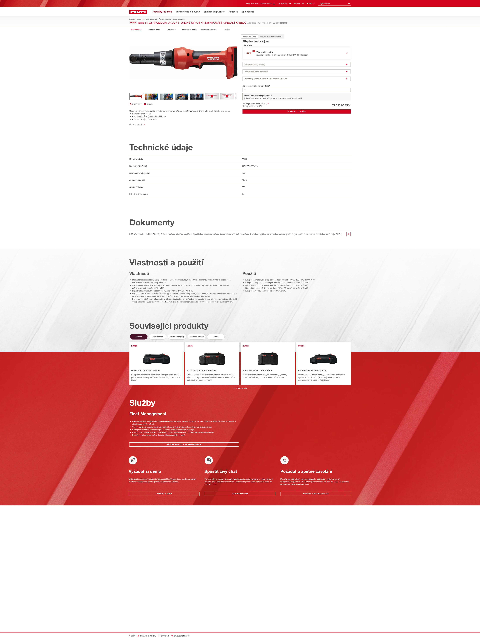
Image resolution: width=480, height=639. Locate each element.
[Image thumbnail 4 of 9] (181, 96)
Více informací (135, 125)
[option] (249, 36)
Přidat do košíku (298, 111)
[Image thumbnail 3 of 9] (166, 96)
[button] (296, 53)
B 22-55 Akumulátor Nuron (145, 370)
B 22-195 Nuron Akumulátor (201, 370)
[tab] (136, 29)
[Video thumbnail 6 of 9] (212, 97)
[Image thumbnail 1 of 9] (136, 96)
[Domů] (138, 12)
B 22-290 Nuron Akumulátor (257, 370)
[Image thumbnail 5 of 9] (197, 96)
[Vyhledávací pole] (349, 3)
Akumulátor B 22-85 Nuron (312, 370)
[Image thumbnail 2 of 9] (151, 96)
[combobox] (334, 3)
